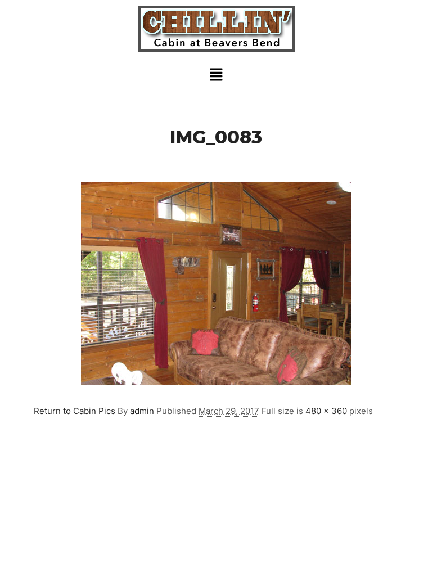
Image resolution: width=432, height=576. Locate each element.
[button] (216, 75)
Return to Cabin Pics (74, 411)
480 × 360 (326, 411)
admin (142, 411)
